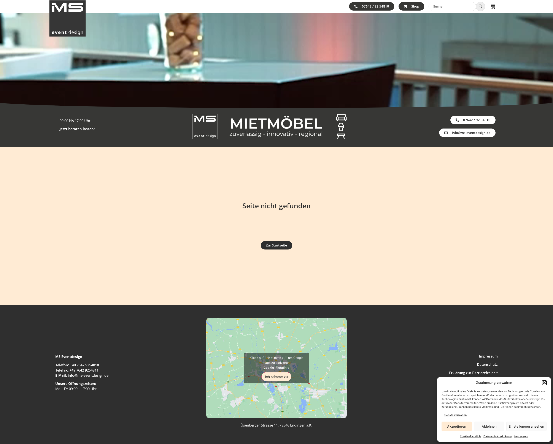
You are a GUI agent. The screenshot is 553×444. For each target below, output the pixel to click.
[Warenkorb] (493, 6)
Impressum (521, 436)
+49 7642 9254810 (84, 365)
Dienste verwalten (455, 415)
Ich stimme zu (276, 376)
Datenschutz (487, 364)
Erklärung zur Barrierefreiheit (473, 372)
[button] (544, 383)
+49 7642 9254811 (84, 370)
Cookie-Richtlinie (470, 436)
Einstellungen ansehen (526, 426)
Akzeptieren (456, 426)
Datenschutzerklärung (497, 436)
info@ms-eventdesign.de (88, 375)
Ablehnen (489, 426)
